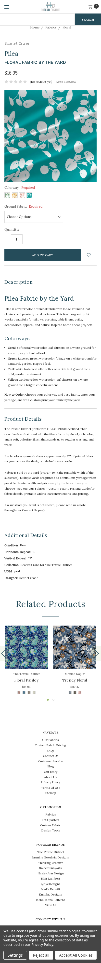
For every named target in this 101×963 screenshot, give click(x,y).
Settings (15, 955)
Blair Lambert (50, 878)
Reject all (41, 955)
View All (50, 905)
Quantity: (11, 229)
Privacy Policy (50, 782)
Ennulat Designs (50, 894)
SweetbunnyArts (50, 868)
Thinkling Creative (50, 863)
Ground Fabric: (23, 206)
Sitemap (50, 793)
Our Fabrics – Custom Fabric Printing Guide (59, 488)
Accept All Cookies (76, 955)
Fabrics (50, 814)
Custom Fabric (50, 825)
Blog (50, 766)
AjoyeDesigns (50, 884)
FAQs (50, 750)
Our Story (50, 772)
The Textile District (50, 852)
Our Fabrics (50, 740)
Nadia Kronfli (50, 889)
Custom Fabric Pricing (50, 745)
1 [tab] (48, 700)
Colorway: (19, 188)
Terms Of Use (50, 787)
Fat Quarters (51, 820)
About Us (50, 777)
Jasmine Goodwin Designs (50, 857)
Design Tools (50, 830)
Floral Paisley (26, 680)
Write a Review (65, 81)
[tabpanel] (26, 660)
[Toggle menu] (6, 6)
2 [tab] (53, 700)
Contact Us (50, 756)
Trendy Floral (74, 680)
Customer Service (50, 761)
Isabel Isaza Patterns (50, 900)
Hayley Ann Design (51, 873)
